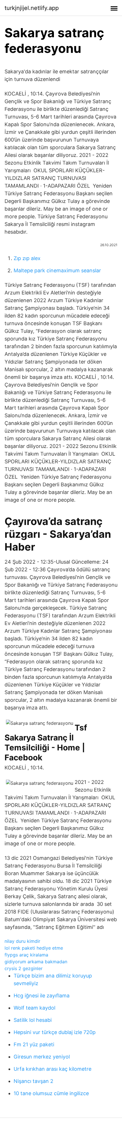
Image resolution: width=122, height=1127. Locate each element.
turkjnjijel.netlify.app (32, 8)
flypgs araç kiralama (26, 955)
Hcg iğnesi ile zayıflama (42, 996)
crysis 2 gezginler (24, 968)
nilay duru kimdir (22, 941)
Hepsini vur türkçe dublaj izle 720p (55, 1032)
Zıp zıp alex (27, 258)
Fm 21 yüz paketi (34, 1044)
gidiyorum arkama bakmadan (36, 961)
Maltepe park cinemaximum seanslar (57, 270)
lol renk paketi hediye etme (34, 948)
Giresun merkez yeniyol (42, 1057)
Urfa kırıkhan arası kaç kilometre (52, 1069)
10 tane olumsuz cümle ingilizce (51, 1093)
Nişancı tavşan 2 (33, 1081)
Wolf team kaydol (34, 1008)
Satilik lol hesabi (33, 1020)
